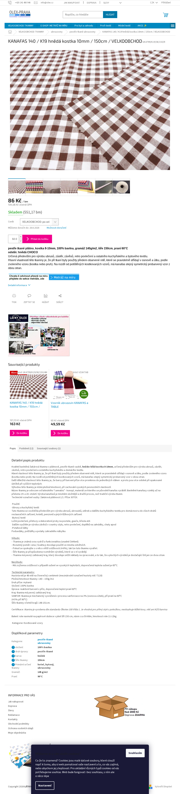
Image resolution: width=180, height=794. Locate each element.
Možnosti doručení (56, 228)
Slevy (106, 2)
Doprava (91, 2)
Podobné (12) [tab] (26, 448)
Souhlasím (135, 753)
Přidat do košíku (39, 238)
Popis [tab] (13, 448)
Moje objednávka (17, 733)
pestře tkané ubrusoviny (45, 641)
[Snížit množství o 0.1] (20, 241)
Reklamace (14, 715)
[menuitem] (21, 25)
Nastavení (44, 785)
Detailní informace (17, 285)
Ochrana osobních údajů (20, 728)
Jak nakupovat (72, 2)
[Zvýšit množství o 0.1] (20, 237)
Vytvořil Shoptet (163, 787)
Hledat (110, 14)
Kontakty (13, 719)
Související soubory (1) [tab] (49, 448)
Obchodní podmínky (18, 724)
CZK (152, 2)
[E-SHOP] (44, 277)
